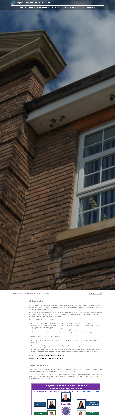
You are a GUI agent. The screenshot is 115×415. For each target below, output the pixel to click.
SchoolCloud (101, 1)
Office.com (94, 1)
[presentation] (12, 208)
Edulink (88, 1)
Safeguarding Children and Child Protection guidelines (50, 358)
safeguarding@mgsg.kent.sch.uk (55, 355)
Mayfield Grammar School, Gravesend (33, 2)
